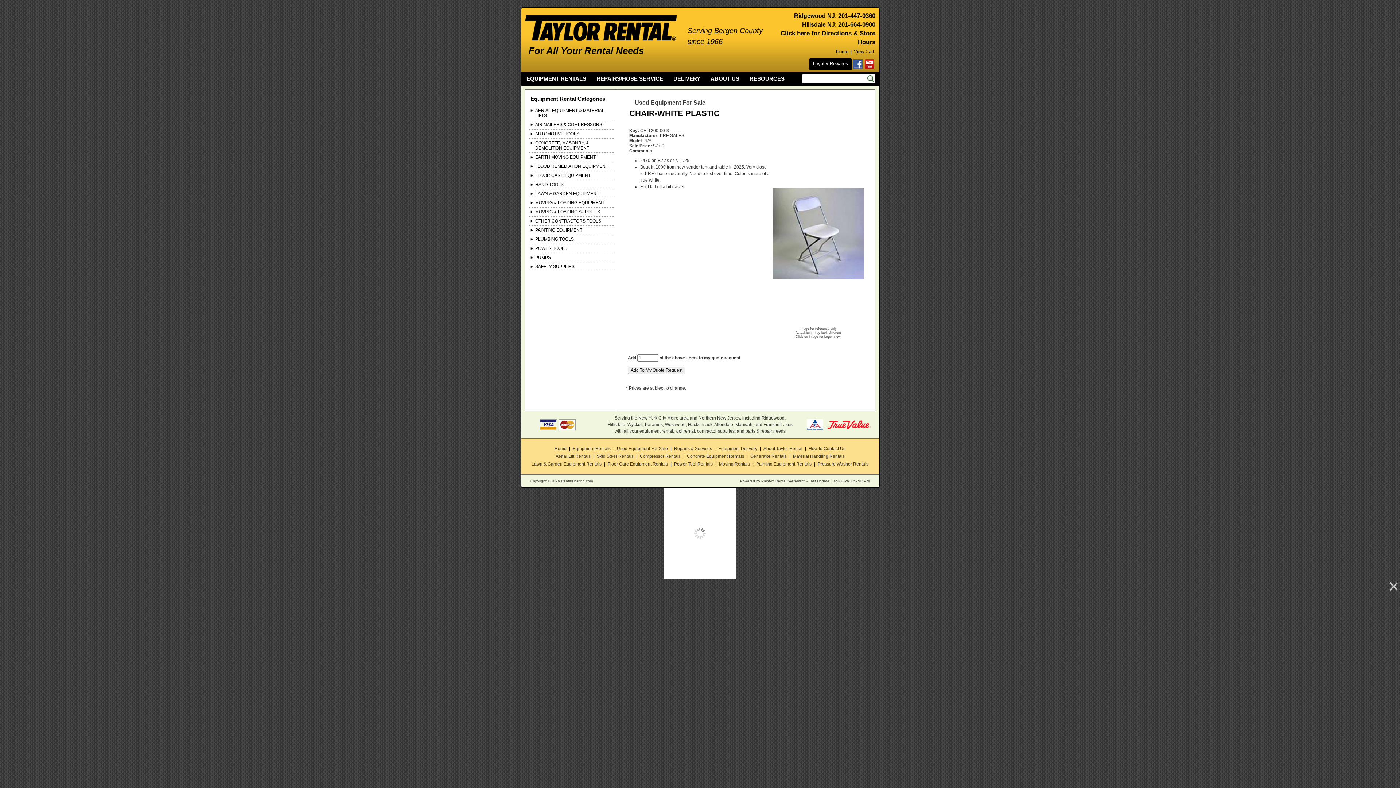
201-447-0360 (856, 15)
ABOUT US (725, 79)
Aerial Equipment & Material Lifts (569, 113)
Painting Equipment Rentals (784, 464)
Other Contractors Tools (568, 221)
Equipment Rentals (592, 448)
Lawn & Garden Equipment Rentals (567, 464)
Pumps (543, 257)
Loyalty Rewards (830, 63)
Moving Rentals (734, 464)
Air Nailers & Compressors (568, 124)
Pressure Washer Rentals (843, 464)
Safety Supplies (555, 266)
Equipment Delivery (737, 448)
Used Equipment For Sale (642, 448)
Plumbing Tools (554, 239)
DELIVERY (686, 79)
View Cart (864, 51)
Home (842, 51)
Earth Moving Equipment (565, 157)
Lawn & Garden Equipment (567, 193)
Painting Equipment (558, 230)
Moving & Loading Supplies (567, 212)
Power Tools (551, 248)
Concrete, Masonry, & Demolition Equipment (562, 145)
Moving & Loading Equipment (569, 202)
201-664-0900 (856, 24)
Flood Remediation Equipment (571, 166)
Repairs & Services (693, 448)
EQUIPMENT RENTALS (556, 79)
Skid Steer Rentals (615, 456)
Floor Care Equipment (563, 175)
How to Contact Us (827, 448)
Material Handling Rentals (819, 456)
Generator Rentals (768, 456)
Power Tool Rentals (693, 464)
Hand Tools (549, 184)
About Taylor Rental (782, 448)
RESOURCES (767, 79)
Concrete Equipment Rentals (715, 456)
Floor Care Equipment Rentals (638, 464)
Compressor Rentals (660, 456)
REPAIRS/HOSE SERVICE (629, 79)
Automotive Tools (557, 133)
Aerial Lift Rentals (573, 456)
